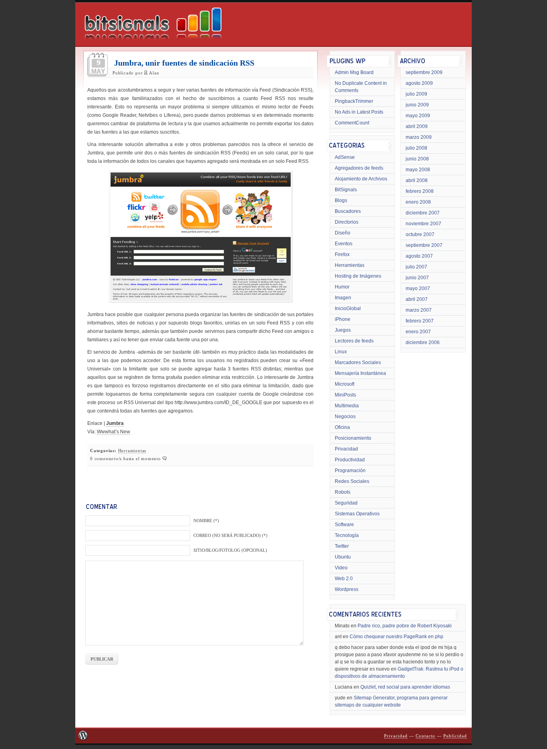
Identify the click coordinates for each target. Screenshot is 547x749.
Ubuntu (343, 557)
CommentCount (352, 123)
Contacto (425, 736)
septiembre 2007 (424, 245)
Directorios (346, 222)
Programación (350, 470)
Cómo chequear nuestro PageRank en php (396, 636)
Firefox (342, 254)
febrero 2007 (420, 321)
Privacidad (346, 449)
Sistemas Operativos (357, 514)
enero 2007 (418, 331)
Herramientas (132, 451)
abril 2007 (417, 299)
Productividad (350, 460)
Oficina (342, 427)
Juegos (343, 330)
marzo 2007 (419, 310)
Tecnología (347, 535)
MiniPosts (345, 395)
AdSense (345, 157)
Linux (341, 351)
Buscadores (348, 211)
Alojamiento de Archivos (361, 179)
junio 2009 (417, 105)
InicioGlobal (348, 308)
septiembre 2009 (424, 72)
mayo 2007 (418, 288)
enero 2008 (418, 202)
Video (341, 568)
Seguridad (346, 503)
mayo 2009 (418, 115)
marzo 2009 (419, 137)
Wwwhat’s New (113, 432)
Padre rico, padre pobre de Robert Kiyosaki (405, 626)
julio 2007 (416, 267)
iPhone (342, 319)
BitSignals (346, 189)
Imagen (343, 297)
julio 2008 (416, 148)
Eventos (343, 243)
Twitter (342, 546)
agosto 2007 (419, 256)
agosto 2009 (419, 83)
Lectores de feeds (354, 341)
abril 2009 (417, 126)
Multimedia (347, 406)
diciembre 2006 (423, 342)
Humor (342, 287)
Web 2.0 (344, 578)
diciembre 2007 (423, 213)
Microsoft (344, 384)
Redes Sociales (352, 481)
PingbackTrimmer (354, 101)
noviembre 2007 (423, 223)
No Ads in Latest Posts (359, 112)
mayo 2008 (418, 169)
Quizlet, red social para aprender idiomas (405, 687)
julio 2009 (416, 94)
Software (344, 524)
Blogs (341, 200)
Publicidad (455, 736)
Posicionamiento (353, 438)
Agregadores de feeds (359, 168)
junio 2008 (417, 159)
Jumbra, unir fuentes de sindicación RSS (184, 62)
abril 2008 (417, 180)
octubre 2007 (420, 234)
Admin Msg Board (354, 72)
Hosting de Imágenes (358, 276)
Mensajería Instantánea (360, 373)
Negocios (345, 416)
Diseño (342, 233)
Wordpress (346, 589)
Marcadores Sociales (358, 362)
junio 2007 (417, 277)
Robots (342, 492)
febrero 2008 (420, 191)
